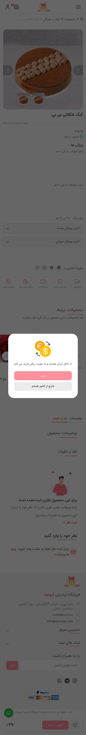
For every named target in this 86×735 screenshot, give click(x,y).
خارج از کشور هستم (43, 386)
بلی (43, 375)
